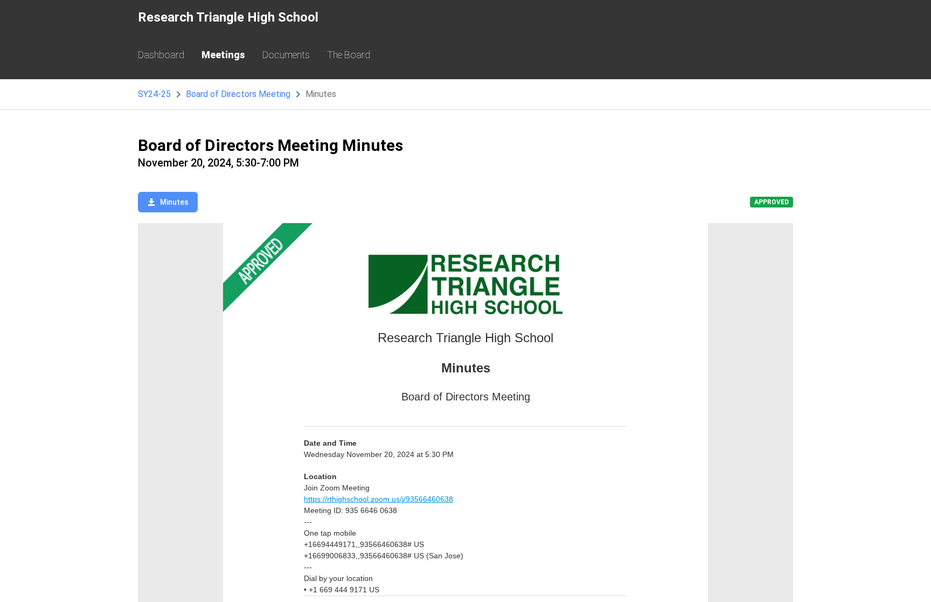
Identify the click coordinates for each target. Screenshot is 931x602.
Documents (286, 54)
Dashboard (161, 54)
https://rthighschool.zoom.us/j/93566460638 (378, 499)
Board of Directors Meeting (238, 94)
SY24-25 (154, 94)
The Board (348, 54)
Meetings (223, 54)
